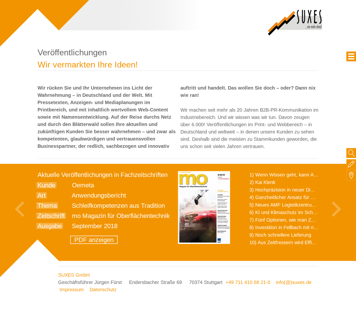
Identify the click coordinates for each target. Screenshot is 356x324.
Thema (47, 205)
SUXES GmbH (74, 275)
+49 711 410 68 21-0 (247, 282)
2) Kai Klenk (262, 182)
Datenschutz (103, 289)
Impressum (72, 289)
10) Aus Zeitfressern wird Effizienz (286, 242)
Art (42, 195)
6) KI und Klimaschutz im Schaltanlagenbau (296, 212)
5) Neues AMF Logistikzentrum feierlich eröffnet (300, 205)
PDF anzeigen (94, 239)
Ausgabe (50, 226)
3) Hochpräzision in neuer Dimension (288, 189)
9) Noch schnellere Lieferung (280, 235)
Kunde (46, 185)
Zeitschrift (51, 216)
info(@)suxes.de (293, 282)
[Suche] (351, 153)
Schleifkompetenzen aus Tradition (118, 205)
